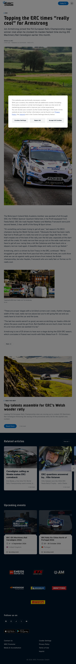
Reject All (37, 120)
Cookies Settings (20, 120)
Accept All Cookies (55, 120)
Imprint (22, 114)
